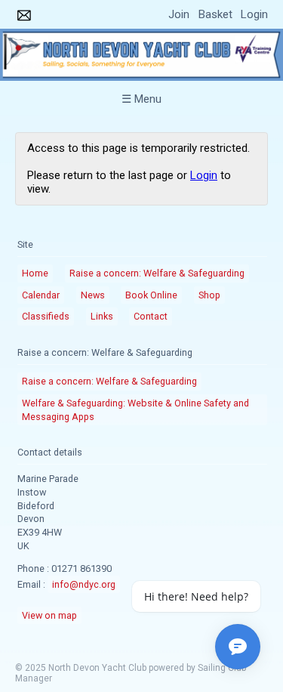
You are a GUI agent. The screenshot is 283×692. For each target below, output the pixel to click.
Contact (151, 316)
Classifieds (45, 316)
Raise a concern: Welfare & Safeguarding (157, 273)
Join (178, 14)
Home (35, 273)
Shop (209, 295)
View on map (49, 615)
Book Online (151, 295)
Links (102, 316)
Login (254, 14)
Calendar (41, 295)
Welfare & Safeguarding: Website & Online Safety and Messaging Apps (135, 409)
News (93, 295)
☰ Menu (141, 99)
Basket (215, 14)
